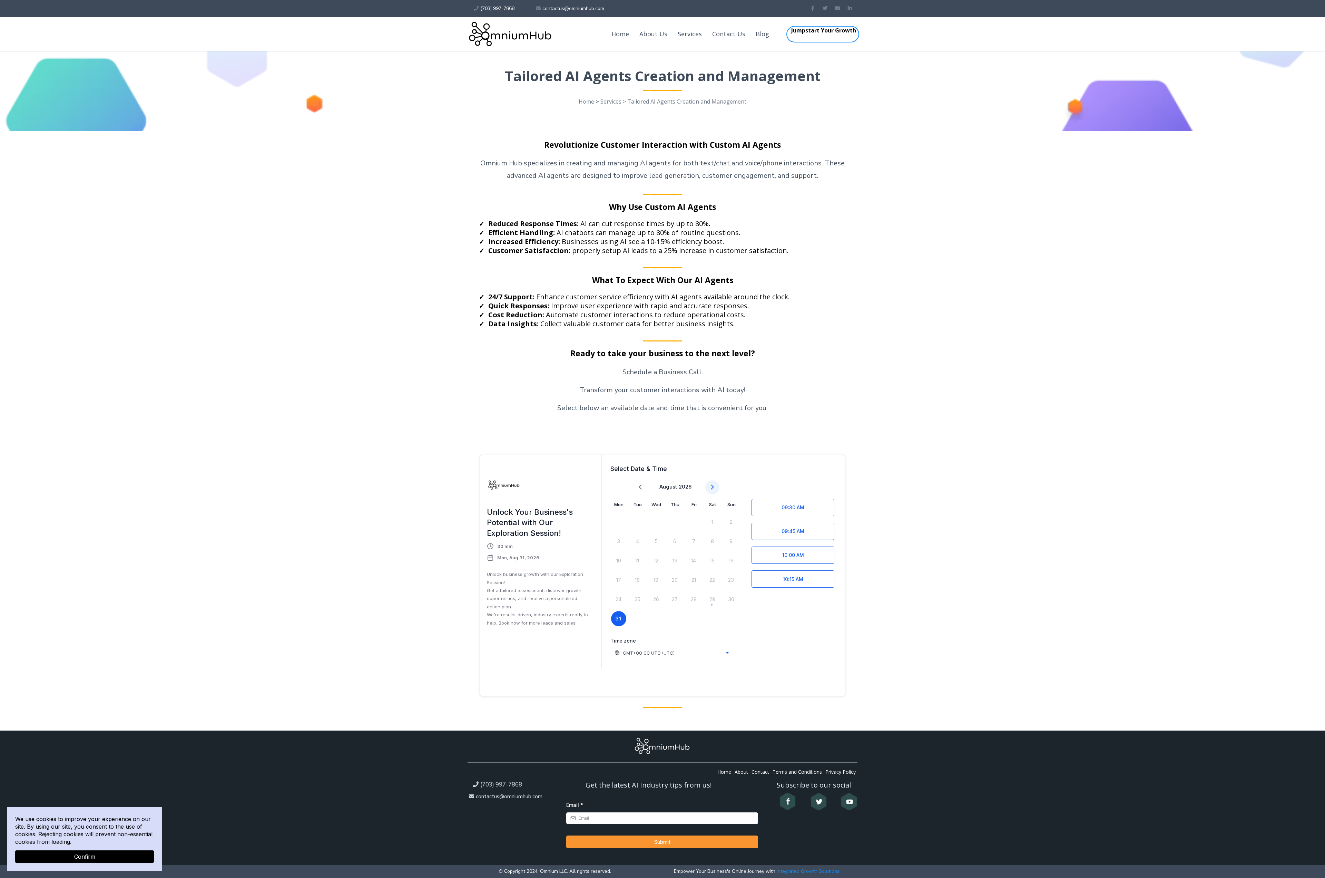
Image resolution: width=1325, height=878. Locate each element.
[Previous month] (640, 487)
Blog (762, 34)
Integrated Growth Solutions (807, 871)
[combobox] (672, 653)
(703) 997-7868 (501, 785)
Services (690, 34)
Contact (760, 772)
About (741, 772)
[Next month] (712, 487)
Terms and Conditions (797, 772)
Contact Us (728, 34)
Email (574, 805)
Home (620, 34)
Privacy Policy (840, 772)
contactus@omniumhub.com (509, 796)
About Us (653, 34)
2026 (685, 486)
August (668, 486)
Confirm (84, 856)
